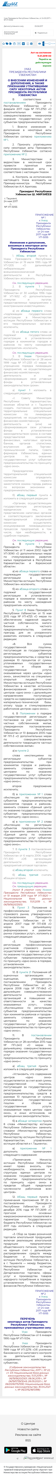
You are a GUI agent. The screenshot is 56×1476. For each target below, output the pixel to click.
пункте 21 (25, 972)
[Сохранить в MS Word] (23, 43)
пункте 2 (22, 750)
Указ (25, 1331)
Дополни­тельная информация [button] (11, 33)
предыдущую (25, 886)
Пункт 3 (23, 907)
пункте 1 (32, 286)
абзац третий (30, 874)
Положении (27, 713)
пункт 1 (24, 390)
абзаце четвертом (30, 1120)
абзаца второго (29, 589)
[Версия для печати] (31, 43)
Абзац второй (26, 255)
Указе (28, 356)
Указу (44, 220)
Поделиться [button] (42, 33)
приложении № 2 (31, 821)
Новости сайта (28, 1429)
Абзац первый (27, 1196)
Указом (46, 889)
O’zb (47, 43)
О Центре (28, 1423)
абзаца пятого (30, 331)
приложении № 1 (31, 794)
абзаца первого (32, 310)
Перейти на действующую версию (43, 62)
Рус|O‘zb (53, 43)
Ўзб (45, 43)
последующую (26, 283)
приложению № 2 (15, 154)
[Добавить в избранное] (3, 43)
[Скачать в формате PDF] (28, 43)
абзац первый (28, 495)
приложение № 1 (35, 1148)
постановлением (20, 102)
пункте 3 (24, 849)
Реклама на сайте (28, 1435)
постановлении (41, 1035)
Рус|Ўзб (50, 43)
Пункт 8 (21, 610)
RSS (28, 1440)
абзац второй (24, 870)
